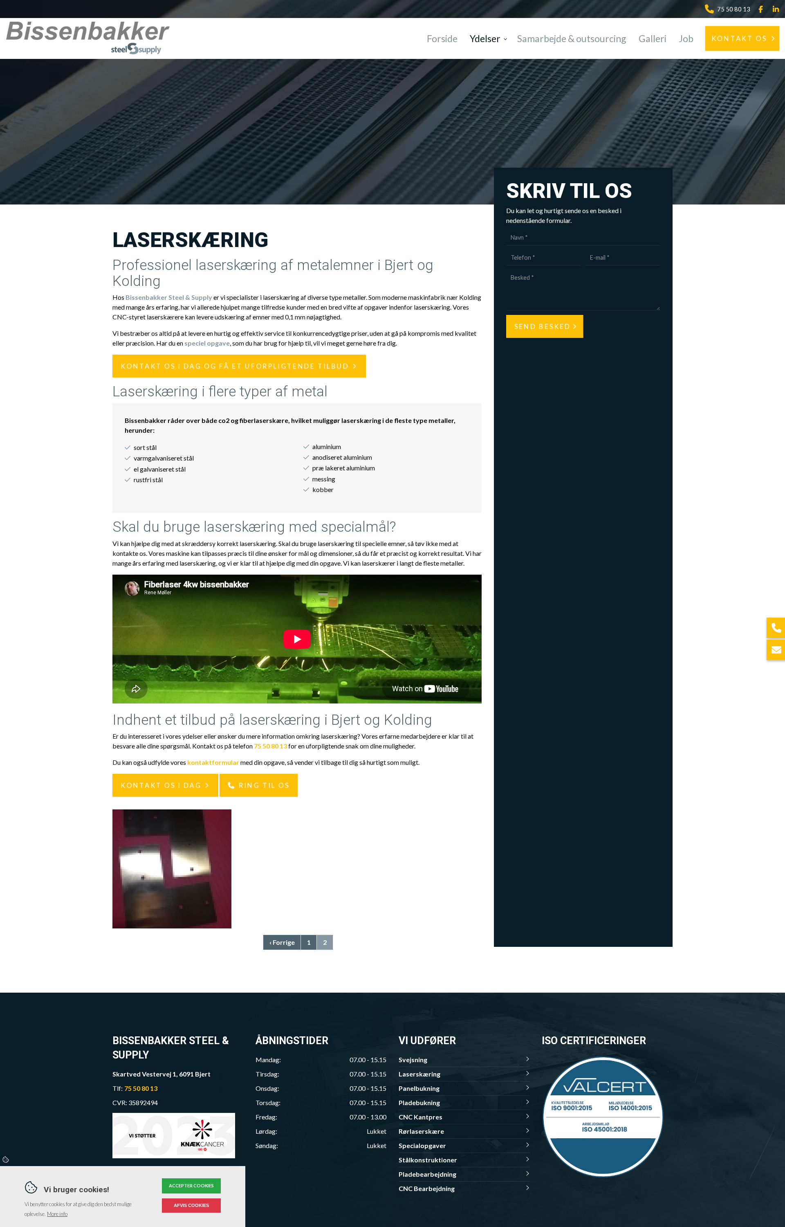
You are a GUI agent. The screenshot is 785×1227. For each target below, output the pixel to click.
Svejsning (413, 1059)
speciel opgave (207, 343)
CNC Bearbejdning (427, 1188)
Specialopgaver (422, 1145)
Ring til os (264, 785)
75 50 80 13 (733, 9)
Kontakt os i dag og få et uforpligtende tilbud (235, 366)
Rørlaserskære (421, 1131)
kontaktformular (213, 762)
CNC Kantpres (420, 1117)
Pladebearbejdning (427, 1174)
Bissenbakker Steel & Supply (169, 297)
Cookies (6, 1159)
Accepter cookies (191, 1185)
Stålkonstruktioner (428, 1160)
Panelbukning (419, 1088)
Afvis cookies (191, 1205)
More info (57, 1214)
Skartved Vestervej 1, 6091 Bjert (161, 1074)
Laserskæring (419, 1074)
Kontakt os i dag (161, 785)
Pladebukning (419, 1102)
